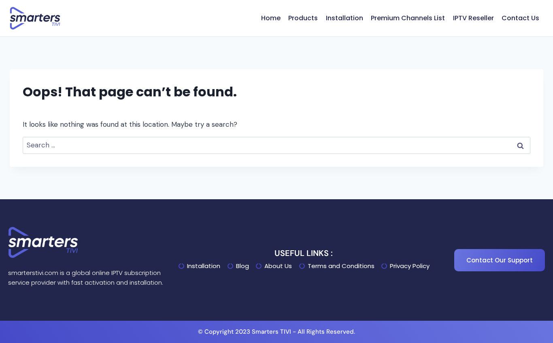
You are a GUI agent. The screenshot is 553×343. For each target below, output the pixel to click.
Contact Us (520, 18)
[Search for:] (276, 145)
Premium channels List (408, 18)
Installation (344, 18)
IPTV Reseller (473, 18)
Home (271, 18)
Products (303, 18)
